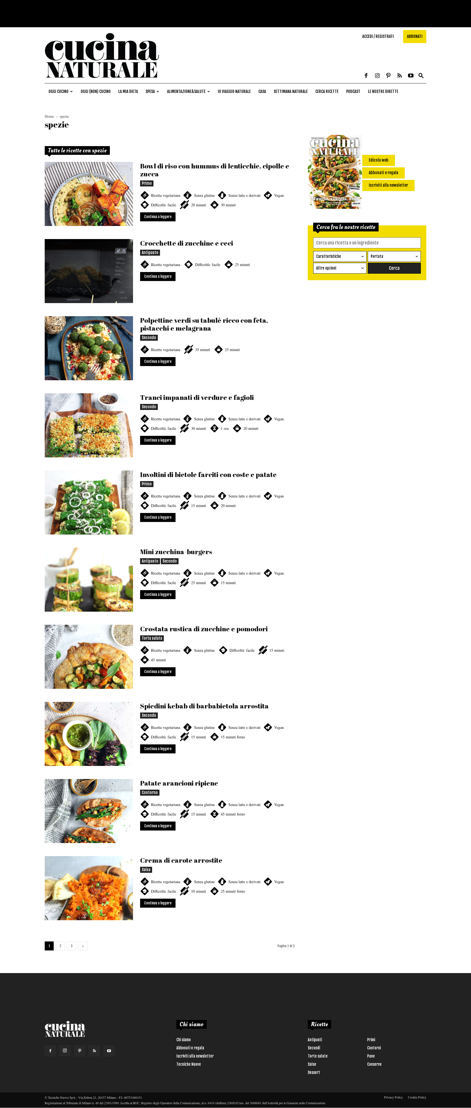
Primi (371, 1039)
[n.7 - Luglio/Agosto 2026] (335, 173)
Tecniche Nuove (188, 1064)
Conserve (374, 1064)
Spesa (150, 91)
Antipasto (150, 252)
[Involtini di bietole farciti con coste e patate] (89, 502)
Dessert (314, 1072)
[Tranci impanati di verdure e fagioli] (89, 425)
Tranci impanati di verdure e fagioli (197, 397)
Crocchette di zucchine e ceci (186, 242)
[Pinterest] (388, 76)
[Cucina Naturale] (102, 80)
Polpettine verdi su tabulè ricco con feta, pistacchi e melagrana (204, 324)
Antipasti (315, 1039)
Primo (147, 183)
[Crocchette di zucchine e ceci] (89, 271)
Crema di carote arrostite (181, 860)
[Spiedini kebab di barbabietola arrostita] (89, 734)
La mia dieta (128, 91)
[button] (421, 76)
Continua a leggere (157, 217)
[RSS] (399, 76)
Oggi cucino (58, 91)
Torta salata (152, 638)
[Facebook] (366, 76)
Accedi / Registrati (378, 36)
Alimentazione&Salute (186, 91)
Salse (312, 1064)
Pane (371, 1056)
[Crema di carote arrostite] (89, 888)
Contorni (374, 1048)
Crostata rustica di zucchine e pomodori (204, 628)
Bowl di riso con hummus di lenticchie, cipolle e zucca (214, 169)
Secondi (314, 1048)
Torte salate (318, 1056)
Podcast (353, 91)
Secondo (149, 337)
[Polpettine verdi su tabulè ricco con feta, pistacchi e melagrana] (89, 348)
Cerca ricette (327, 91)
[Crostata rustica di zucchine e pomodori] (89, 657)
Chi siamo (183, 1039)
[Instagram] (377, 76)
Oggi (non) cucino (96, 91)
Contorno (150, 792)
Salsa (146, 869)
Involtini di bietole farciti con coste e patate (208, 474)
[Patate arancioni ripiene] (89, 811)
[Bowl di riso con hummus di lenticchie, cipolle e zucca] (89, 194)
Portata (377, 256)
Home (49, 116)
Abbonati (414, 36)
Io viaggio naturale (234, 91)
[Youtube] (411, 76)
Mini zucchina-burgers (176, 551)
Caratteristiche (328, 256)
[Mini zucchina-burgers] (89, 580)
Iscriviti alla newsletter (195, 1056)
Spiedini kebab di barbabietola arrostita (204, 705)
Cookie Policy (417, 1097)
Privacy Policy (393, 1097)
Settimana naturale (291, 91)
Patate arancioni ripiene (179, 782)
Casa (262, 91)
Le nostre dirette (383, 91)
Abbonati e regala (190, 1048)
